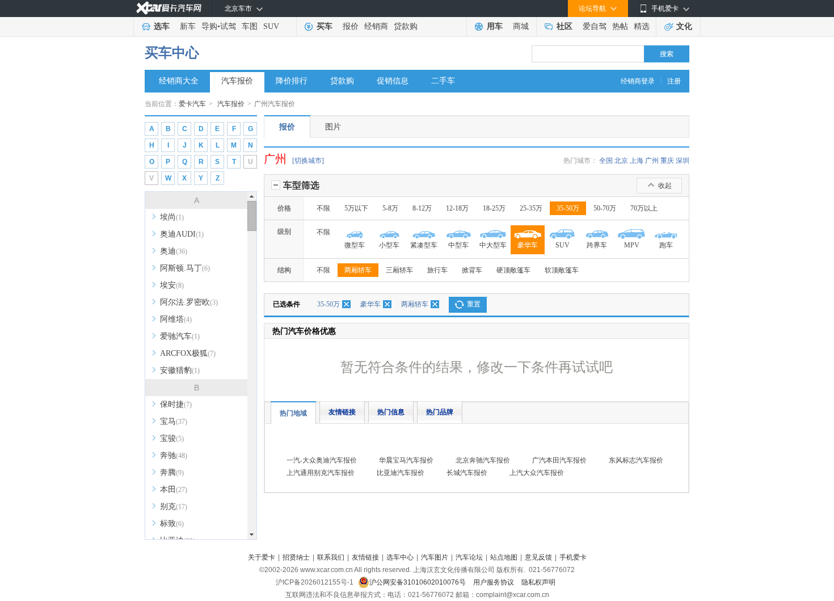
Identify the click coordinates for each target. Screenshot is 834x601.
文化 (684, 26)
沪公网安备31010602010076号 (418, 582)
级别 (284, 232)
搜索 (666, 54)
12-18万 (457, 208)
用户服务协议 (494, 582)
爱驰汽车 (180, 336)
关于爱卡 (261, 557)
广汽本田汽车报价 (559, 460)
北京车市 (238, 8)
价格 (284, 208)
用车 (495, 26)
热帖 (620, 26)
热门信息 (391, 412)
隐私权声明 (538, 582)
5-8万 (390, 208)
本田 (173, 489)
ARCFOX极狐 (188, 353)
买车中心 (172, 52)
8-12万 (422, 208)
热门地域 (293, 413)
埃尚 (172, 217)
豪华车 (370, 304)
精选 (642, 26)
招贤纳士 (296, 557)
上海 (636, 161)
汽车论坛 (469, 557)
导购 (209, 26)
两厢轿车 (358, 270)
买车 (324, 26)
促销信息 (392, 81)
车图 (250, 26)
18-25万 (494, 208)
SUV (271, 26)
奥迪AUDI (182, 234)
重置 (474, 304)
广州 (652, 161)
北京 (621, 161)
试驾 (228, 26)
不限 (323, 208)
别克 (173, 506)
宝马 (173, 421)
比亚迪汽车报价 (400, 473)
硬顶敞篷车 (513, 270)
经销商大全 (179, 81)
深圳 (682, 161)
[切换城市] (308, 161)
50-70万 (604, 208)
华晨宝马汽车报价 (406, 460)
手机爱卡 (573, 557)
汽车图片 (434, 557)
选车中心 (400, 557)
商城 (521, 26)
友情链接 (342, 412)
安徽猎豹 (180, 370)
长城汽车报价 (467, 473)
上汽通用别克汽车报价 (321, 473)
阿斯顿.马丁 (185, 268)
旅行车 (437, 270)
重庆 (667, 161)
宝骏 (172, 438)
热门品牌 (439, 412)
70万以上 (644, 208)
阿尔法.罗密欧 (189, 302)
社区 (564, 26)
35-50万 (568, 208)
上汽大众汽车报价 (536, 473)
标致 (172, 523)
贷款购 (406, 26)
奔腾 (172, 472)
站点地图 (503, 557)
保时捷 (176, 404)
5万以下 (356, 208)
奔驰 (173, 455)
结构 (284, 270)
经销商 (376, 26)
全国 (606, 161)
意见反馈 (538, 557)
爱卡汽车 (192, 104)
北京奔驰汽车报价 (483, 460)
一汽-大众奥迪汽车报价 (322, 460)
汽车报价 (237, 81)
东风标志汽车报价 (636, 460)
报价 (351, 26)
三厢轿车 (399, 270)
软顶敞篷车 (562, 270)
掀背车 (472, 270)
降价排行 (292, 81)
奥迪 (173, 251)
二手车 (443, 81)
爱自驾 (594, 26)
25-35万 (531, 208)
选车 (162, 26)
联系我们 (330, 557)
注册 (674, 81)
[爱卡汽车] (168, 8)
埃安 (172, 285)
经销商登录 (638, 81)
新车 (188, 26)
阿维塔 (176, 319)
